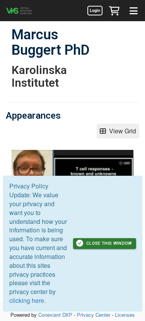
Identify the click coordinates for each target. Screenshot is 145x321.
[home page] (29, 10)
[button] (114, 10)
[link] (94, 10)
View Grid (121, 130)
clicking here (26, 300)
